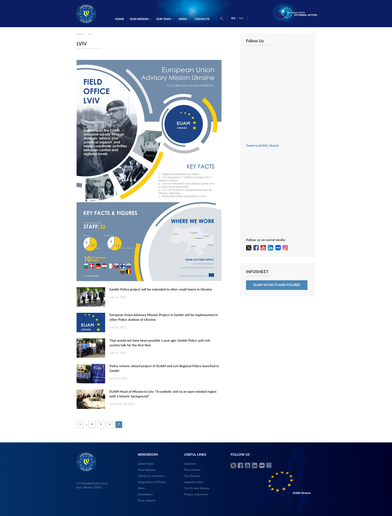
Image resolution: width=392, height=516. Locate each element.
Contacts (202, 19)
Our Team (163, 19)
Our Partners (192, 476)
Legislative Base (194, 482)
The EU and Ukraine (196, 488)
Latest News (145, 463)
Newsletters (145, 494)
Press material (146, 500)
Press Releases (147, 470)
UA (241, 18)
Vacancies (190, 463)
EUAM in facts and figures (276, 285)
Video (141, 488)
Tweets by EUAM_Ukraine (262, 145)
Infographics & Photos (152, 482)
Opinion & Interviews (151, 476)
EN (233, 18)
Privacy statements (196, 494)
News (182, 19)
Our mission (139, 19)
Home (119, 19)
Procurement (192, 470)
